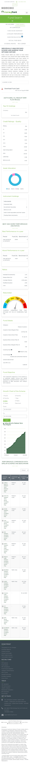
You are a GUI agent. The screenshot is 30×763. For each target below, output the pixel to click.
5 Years (17, 400)
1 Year (16, 398)
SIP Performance (6, 686)
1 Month (5, 395)
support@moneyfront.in (10, 714)
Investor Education (14, 37)
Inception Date (23, 477)
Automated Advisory (7, 657)
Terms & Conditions (14, 722)
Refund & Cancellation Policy (15, 723)
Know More (5, 678)
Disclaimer (5, 722)
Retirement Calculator (7, 689)
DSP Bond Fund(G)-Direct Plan (6, 620)
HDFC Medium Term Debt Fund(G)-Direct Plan (6, 548)
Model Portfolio (6, 651)
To (4, 413)
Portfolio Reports (6, 649)
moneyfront (9, 12)
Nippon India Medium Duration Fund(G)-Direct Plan (6, 561)
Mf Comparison (15, 27)
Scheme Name (5, 477)
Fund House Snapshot (15, 30)
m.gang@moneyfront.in (18, 756)
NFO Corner (22, 43)
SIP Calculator (5, 684)
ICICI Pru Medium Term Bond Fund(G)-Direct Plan (6, 500)
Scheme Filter (7, 82)
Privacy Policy (24, 722)
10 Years (5, 403)
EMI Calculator (5, 691)
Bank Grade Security (7, 655)
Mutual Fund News (15, 40)
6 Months (6, 398)
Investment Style (15, 477)
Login (15, 4)
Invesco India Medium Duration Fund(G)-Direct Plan (6, 598)
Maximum (18, 403)
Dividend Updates (10, 43)
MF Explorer (10, 24)
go (6, 420)
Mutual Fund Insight (7, 653)
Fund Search (20, 24)
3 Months (18, 395)
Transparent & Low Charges (9, 647)
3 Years (5, 400)
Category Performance (15, 34)
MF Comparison (6, 666)
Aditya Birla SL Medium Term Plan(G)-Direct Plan (6, 487)
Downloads (5, 693)
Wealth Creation (6, 687)
